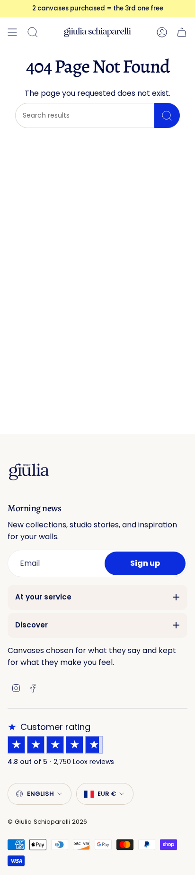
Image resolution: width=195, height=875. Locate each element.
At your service (43, 597)
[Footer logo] (29, 471)
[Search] (167, 115)
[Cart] (182, 32)
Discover (31, 625)
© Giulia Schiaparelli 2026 (47, 821)
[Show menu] (12, 32)
